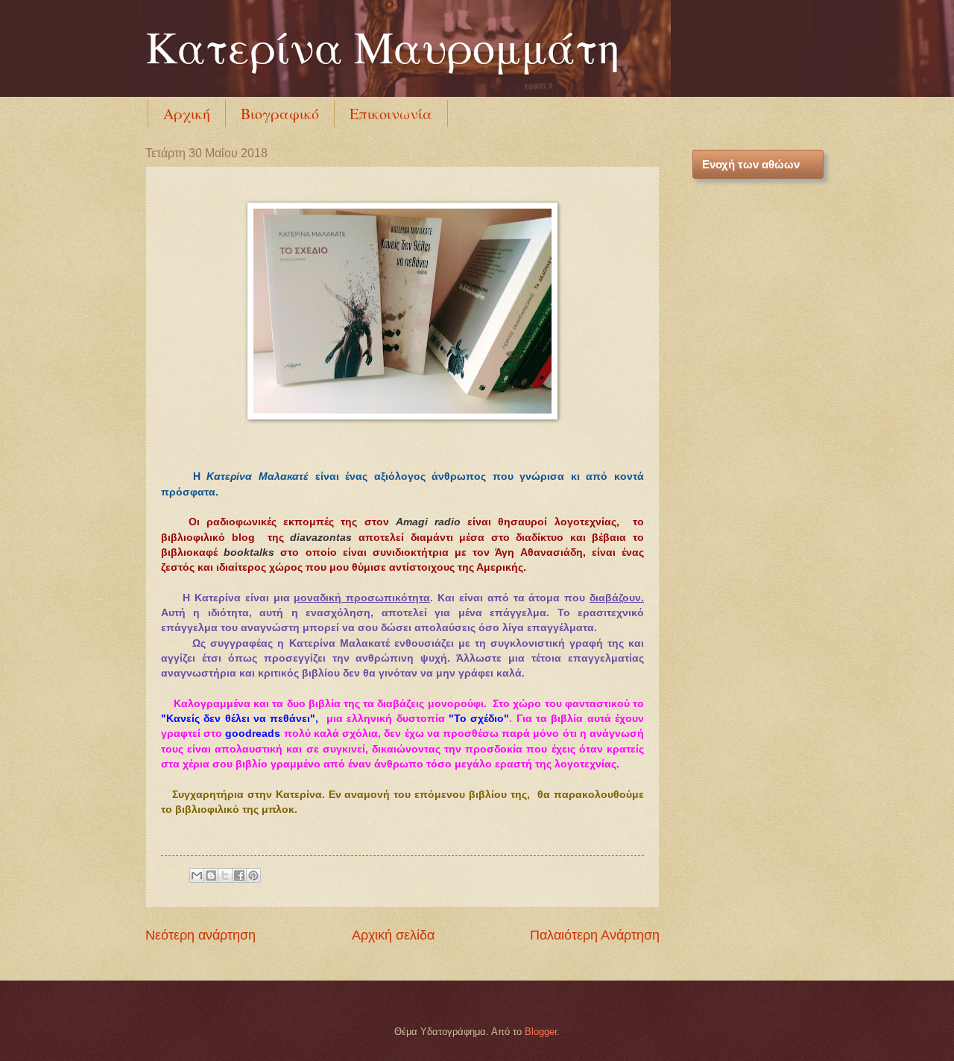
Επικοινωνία (391, 114)
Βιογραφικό (280, 114)
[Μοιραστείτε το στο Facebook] (239, 875)
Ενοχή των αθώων (751, 164)
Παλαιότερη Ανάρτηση (595, 935)
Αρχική (186, 114)
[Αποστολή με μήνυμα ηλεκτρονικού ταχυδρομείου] (196, 875)
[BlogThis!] (210, 875)
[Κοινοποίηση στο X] (225, 875)
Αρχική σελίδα (393, 935)
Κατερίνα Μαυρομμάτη (382, 46)
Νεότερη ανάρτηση (200, 935)
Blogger (541, 1031)
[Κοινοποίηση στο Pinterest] (253, 875)
